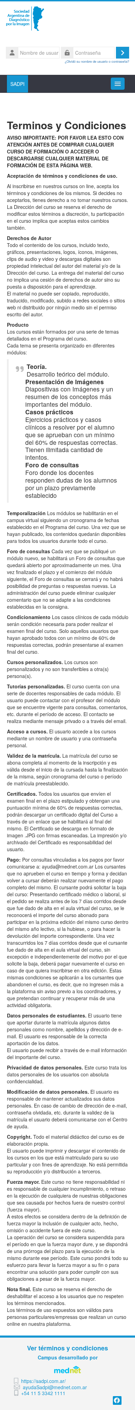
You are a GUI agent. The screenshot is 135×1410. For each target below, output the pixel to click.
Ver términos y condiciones (67, 1348)
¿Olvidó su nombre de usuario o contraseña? (97, 61)
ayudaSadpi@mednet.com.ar (55, 1387)
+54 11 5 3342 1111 (43, 1393)
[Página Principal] (67, 19)
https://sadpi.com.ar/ (43, 1381)
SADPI (17, 83)
